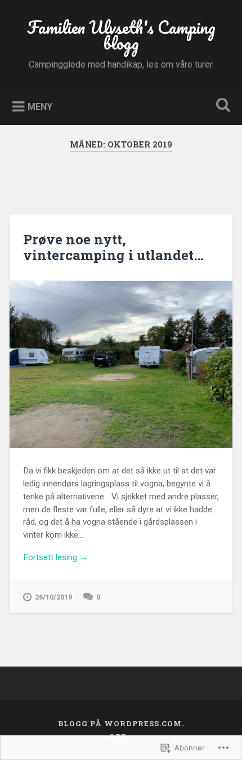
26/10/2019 (53, 597)
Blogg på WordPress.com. (121, 723)
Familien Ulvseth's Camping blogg (121, 35)
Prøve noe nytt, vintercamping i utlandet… (113, 247)
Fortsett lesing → (55, 557)
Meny (40, 106)
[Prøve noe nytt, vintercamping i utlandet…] (121, 364)
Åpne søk (221, 106)
